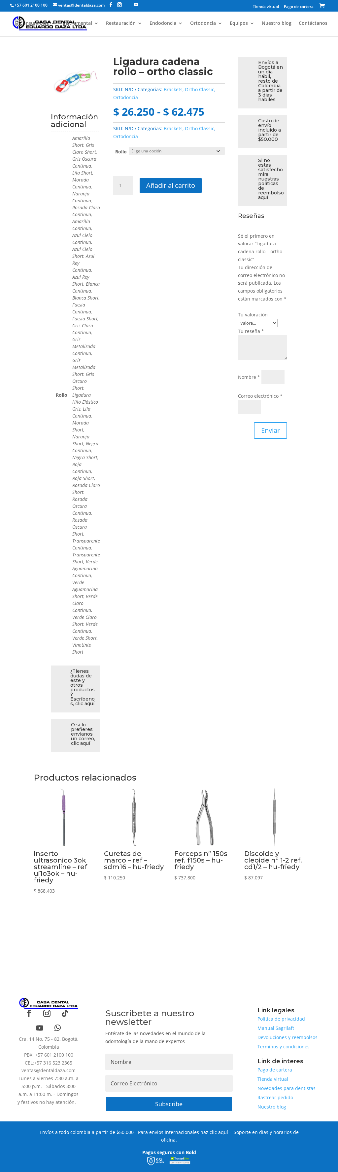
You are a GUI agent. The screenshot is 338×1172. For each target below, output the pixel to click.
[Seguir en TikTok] (64, 1013)
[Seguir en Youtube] (39, 1028)
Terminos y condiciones (283, 1046)
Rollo (121, 151)
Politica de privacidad (281, 1019)
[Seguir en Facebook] (29, 1013)
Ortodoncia (203, 23)
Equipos (239, 23)
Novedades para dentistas (286, 1088)
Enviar (270, 430)
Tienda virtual (266, 7)
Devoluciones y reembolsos (287, 1037)
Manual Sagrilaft (275, 1028)
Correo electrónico (260, 396)
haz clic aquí (214, 1132)
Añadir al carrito (170, 185)
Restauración (121, 23)
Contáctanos (313, 23)
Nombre (249, 377)
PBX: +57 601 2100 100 (48, 1055)
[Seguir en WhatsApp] (57, 1028)
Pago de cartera (299, 7)
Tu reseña (251, 331)
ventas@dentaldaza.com (48, 1070)
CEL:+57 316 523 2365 (48, 1063)
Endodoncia (163, 23)
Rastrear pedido (275, 1097)
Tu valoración (253, 314)
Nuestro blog (276, 23)
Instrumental (77, 23)
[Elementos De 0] (323, 6)
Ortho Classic (199, 89)
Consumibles (34, 23)
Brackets (173, 89)
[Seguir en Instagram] (47, 1013)
